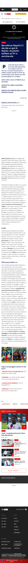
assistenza (19, 555)
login (25, 9)
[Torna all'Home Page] (7, 14)
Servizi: (15, 515)
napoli (15, 404)
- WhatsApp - (5, 377)
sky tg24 (3, 521)
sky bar (16, 526)
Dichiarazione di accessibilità (18, 545)
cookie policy (17, 541)
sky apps (16, 521)
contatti (24, 555)
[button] (11, 560)
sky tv (15, 518)
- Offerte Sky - (5, 388)
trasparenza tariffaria (13, 555)
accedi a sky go (20, 509)
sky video (3, 524)
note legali (4, 544)
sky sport (4, 518)
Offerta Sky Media (6, 548)
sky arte (3, 526)
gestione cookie (5, 541)
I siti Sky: (3, 515)
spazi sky (16, 529)
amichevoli (6, 404)
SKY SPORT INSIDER (21, 13)
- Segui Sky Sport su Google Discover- (12, 371)
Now (15, 524)
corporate (17, 548)
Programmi (17, 532)
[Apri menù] (2, 14)
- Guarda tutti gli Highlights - (9, 383)
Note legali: (3, 538)
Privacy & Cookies (10, 554)
